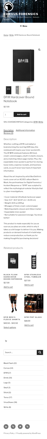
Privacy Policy (9, 433)
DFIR (36, 122)
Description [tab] (9, 130)
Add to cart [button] (8, 287)
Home (6, 35)
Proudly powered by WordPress (28, 433)
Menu (25, 26)
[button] (39, 50)
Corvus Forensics (21, 14)
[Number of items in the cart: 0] (6, 341)
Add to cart (21, 114)
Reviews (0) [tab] (8, 133)
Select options (10, 327)
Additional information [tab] (25, 130)
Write (11, 35)
